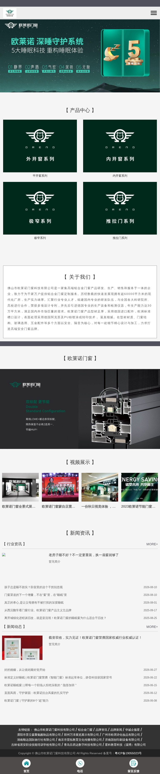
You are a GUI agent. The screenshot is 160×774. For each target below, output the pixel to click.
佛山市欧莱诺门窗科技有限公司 (54, 729)
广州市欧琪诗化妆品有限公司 (121, 734)
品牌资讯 (101, 729)
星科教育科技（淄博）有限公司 (125, 744)
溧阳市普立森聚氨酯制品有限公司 (39, 734)
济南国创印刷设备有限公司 (122, 739)
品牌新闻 (116, 729)
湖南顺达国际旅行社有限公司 (36, 739)
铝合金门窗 (85, 729)
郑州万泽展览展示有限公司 (81, 734)
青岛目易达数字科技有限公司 (83, 744)
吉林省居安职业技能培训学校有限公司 (36, 744)
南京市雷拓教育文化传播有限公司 (80, 739)
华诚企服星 (132, 729)
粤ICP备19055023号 (128, 753)
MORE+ (152, 544)
